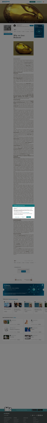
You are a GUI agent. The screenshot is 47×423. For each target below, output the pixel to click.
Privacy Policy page (26, 212)
